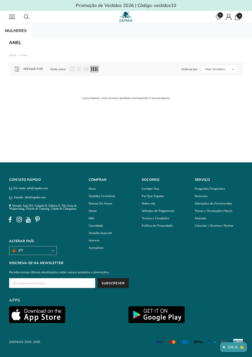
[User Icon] (229, 17)
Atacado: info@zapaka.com (29, 197)
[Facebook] (10, 219)
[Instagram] (19, 219)
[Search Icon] (31, 17)
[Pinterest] (37, 219)
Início (12, 55)
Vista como (57, 69)
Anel (24, 55)
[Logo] (126, 17)
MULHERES (16, 30)
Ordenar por (189, 69)
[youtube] (28, 219)
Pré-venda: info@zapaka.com (30, 188)
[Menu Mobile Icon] (12, 17)
